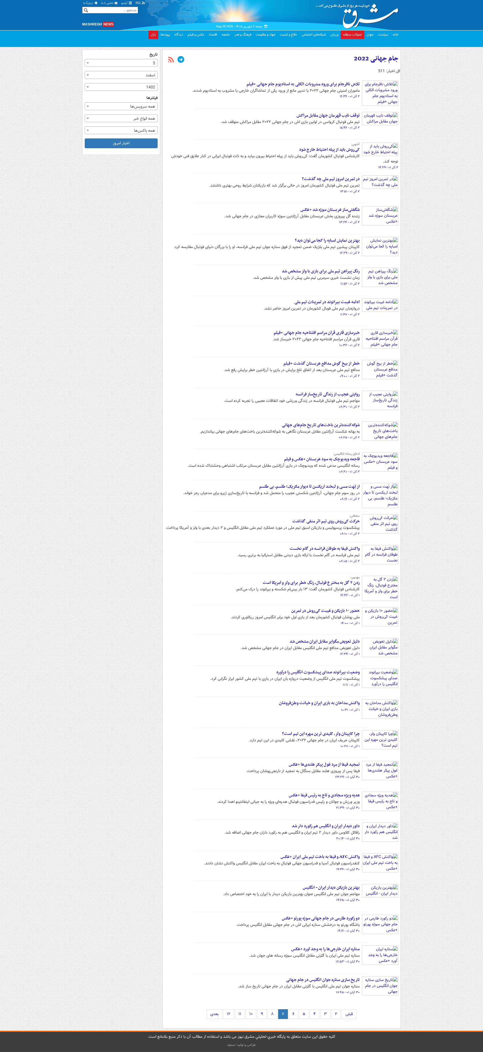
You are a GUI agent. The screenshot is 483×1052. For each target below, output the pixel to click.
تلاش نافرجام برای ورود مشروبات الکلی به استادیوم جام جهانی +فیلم (303, 84)
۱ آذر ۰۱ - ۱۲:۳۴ (350, 654)
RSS (138, 3)
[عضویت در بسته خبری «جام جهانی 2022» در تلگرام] (181, 60)
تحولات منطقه (352, 34)
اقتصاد (213, 34)
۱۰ (251, 1014)
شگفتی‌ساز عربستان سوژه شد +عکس (330, 209)
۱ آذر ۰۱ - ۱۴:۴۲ (350, 595)
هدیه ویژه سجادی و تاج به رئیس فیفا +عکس (324, 795)
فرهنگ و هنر (243, 34)
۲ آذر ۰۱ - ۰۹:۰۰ (350, 376)
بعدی (214, 1014)
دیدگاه (178, 34)
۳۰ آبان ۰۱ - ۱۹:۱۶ (348, 930)
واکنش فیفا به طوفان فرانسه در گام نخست (325, 548)
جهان (370, 34)
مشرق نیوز (359, 14)
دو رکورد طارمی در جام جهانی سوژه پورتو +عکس (321, 918)
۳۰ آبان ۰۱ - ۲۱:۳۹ (348, 807)
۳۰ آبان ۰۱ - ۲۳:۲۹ (347, 777)
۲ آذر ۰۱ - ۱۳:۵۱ (350, 191)
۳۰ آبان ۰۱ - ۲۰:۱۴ (348, 838)
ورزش (334, 34)
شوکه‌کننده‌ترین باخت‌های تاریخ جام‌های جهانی (321, 425)
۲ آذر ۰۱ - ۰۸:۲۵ (349, 437)
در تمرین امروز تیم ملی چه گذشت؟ (331, 179)
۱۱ (239, 1014)
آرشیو (124, 3)
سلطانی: (354, 516)
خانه (396, 34)
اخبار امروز (121, 143)
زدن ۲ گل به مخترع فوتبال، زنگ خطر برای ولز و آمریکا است (311, 582)
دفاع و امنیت (288, 34)
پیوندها (165, 34)
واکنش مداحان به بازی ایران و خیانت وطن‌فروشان (319, 703)
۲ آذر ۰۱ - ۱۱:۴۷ (350, 314)
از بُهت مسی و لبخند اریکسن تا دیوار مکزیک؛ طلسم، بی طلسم (309, 486)
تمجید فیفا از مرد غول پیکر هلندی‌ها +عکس (324, 764)
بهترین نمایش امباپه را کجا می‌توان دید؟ (327, 240)
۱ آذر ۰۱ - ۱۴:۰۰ (350, 623)
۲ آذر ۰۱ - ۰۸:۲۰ (349, 471)
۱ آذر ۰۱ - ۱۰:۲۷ (350, 746)
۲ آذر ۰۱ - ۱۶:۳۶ (350, 96)
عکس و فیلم (196, 34)
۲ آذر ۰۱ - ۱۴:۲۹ (388, 167)
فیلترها (152, 98)
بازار (153, 34)
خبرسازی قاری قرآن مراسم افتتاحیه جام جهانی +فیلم (317, 332)
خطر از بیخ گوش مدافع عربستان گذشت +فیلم (321, 363)
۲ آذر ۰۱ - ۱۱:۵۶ (350, 283)
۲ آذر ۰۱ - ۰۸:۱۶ (350, 499)
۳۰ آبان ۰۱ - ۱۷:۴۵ (348, 992)
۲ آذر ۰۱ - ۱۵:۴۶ (350, 127)
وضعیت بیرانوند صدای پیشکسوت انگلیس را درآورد (318, 672)
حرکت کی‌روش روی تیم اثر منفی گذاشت (326, 521)
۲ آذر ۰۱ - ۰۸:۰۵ (349, 561)
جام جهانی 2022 (376, 58)
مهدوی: (355, 577)
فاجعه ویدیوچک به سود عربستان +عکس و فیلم (322, 459)
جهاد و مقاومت (266, 34)
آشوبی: (355, 144)
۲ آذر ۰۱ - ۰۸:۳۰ (349, 406)
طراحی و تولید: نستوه (241, 1045)
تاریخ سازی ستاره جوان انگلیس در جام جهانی (323, 979)
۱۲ (228, 1014)
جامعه (226, 34)
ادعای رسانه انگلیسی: (346, 454)
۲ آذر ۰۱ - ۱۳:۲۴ (349, 222)
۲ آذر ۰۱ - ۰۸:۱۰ (350, 533)
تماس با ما (107, 3)
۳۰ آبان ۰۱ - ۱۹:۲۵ (348, 900)
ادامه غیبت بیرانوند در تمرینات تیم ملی (327, 302)
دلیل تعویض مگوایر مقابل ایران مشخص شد (325, 641)
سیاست (383, 34)
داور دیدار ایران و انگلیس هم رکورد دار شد (326, 826)
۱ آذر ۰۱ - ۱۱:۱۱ (351, 684)
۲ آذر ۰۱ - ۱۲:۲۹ (350, 253)
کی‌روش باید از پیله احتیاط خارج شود (329, 149)
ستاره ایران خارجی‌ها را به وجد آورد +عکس (325, 949)
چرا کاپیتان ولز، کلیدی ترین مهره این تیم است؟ (321, 733)
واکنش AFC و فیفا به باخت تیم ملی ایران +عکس (320, 856)
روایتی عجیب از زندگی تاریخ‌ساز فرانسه (328, 394)
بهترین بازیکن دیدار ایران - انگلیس (331, 887)
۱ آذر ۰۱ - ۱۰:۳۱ (350, 710)
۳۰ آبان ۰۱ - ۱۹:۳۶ (348, 869)
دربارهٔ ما (88, 3)
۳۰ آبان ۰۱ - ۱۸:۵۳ (348, 961)
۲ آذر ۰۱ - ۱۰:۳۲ (349, 345)
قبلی (349, 1014)
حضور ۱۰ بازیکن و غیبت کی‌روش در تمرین (325, 610)
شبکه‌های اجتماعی (314, 34)
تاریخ (154, 55)
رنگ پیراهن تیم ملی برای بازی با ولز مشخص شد (321, 271)
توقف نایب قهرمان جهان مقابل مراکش (328, 115)
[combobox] (121, 63)
